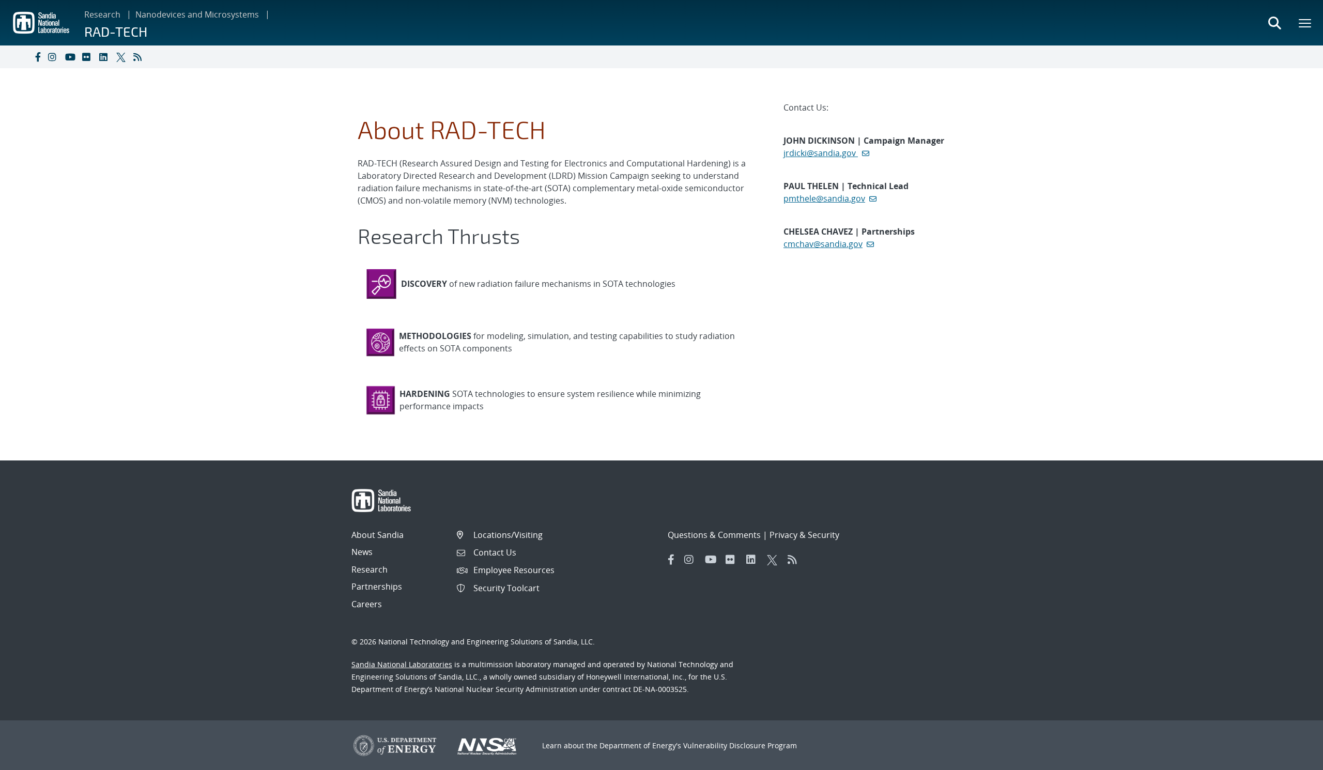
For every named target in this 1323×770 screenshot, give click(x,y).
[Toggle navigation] (19, 56)
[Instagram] (54, 57)
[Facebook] (37, 57)
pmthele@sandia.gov (824, 198)
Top (1292, 758)
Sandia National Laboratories (401, 664)
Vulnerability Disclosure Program (740, 745)
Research (102, 14)
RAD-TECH (115, 31)
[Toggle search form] (1274, 22)
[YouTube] (71, 57)
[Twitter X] (122, 57)
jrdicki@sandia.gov (820, 153)
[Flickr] (88, 57)
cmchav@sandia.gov (823, 244)
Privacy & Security (804, 535)
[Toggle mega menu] (1305, 22)
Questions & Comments (714, 535)
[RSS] (139, 57)
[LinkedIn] (105, 57)
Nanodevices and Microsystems (197, 14)
